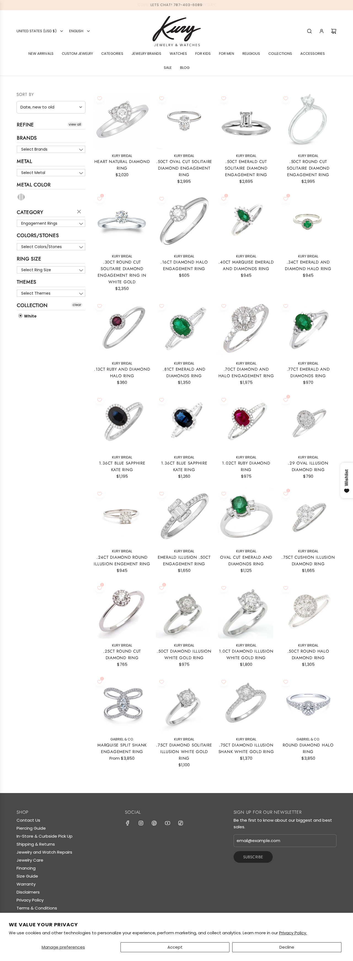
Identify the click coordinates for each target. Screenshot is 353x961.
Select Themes (35, 293)
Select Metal (33, 172)
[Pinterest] (154, 823)
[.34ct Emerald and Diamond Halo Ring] (308, 221)
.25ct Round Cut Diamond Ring (122, 654)
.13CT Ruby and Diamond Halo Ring (122, 372)
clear (79, 212)
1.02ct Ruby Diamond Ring (246, 466)
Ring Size (29, 258)
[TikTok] (181, 823)
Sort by (25, 95)
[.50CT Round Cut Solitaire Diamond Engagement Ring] (308, 121)
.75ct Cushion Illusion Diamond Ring (308, 560)
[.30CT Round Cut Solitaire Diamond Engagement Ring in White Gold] (122, 221)
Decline (286, 947)
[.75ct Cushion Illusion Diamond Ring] (308, 516)
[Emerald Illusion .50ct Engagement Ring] (184, 516)
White (30, 316)
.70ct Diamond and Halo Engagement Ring (246, 372)
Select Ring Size (36, 270)
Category (30, 212)
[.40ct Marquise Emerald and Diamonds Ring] (246, 221)
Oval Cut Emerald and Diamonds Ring (246, 560)
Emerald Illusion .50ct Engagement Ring (184, 560)
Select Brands (34, 149)
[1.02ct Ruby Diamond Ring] (246, 422)
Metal (24, 161)
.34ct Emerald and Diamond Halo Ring (308, 265)
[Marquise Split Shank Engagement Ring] (122, 704)
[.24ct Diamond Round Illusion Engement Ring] (122, 516)
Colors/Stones (38, 235)
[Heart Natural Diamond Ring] (122, 121)
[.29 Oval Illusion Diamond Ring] (308, 422)
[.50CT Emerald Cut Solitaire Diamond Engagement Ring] (246, 121)
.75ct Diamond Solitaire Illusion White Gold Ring (184, 751)
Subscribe (253, 857)
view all (75, 124)
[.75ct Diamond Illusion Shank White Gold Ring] (246, 704)
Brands (27, 138)
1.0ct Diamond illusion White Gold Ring (246, 654)
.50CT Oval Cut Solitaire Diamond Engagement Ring (184, 168)
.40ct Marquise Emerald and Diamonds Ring (246, 265)
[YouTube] (167, 823)
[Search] (309, 31)
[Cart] (334, 31)
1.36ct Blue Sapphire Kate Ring (122, 466)
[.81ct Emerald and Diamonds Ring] (184, 328)
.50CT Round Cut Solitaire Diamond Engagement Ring (308, 168)
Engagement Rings (39, 223)
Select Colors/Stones (41, 246)
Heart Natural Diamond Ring (122, 165)
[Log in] (321, 31)
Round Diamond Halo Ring (308, 748)
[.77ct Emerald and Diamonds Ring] (308, 328)
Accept (175, 947)
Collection (32, 305)
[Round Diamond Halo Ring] (308, 704)
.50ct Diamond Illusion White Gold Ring (184, 654)
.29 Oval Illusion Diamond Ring (308, 466)
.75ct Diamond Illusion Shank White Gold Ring (246, 748)
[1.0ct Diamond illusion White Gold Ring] (246, 610)
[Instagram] (141, 823)
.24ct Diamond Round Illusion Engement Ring (122, 560)
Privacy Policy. (293, 933)
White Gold (21, 197)
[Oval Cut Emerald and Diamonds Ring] (246, 516)
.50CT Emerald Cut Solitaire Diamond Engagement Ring (246, 168)
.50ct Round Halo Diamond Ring (308, 654)
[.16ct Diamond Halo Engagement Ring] (184, 221)
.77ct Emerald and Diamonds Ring (308, 372)
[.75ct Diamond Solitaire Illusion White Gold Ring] (184, 704)
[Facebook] (128, 823)
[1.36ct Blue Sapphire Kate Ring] (122, 422)
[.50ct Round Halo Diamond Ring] (308, 610)
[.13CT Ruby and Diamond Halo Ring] (122, 328)
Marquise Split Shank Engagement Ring (122, 748)
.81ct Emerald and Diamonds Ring (184, 372)
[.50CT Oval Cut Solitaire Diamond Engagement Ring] (184, 121)
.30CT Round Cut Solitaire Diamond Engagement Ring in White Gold (122, 272)
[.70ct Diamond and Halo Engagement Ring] (246, 328)
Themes (26, 282)
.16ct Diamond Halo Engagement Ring (184, 265)
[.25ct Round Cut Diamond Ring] (122, 610)
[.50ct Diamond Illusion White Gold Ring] (184, 610)
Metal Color (34, 184)
